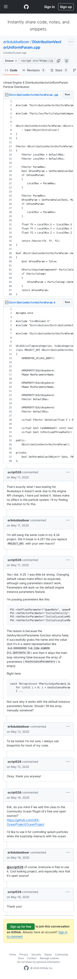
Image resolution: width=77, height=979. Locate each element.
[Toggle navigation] (5, 6)
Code (13, 70)
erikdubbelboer (16, 42)
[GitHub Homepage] (26, 968)
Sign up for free (20, 926)
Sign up (66, 7)
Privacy (23, 954)
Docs (21, 958)
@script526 (15, 867)
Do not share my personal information (38, 961)
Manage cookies (49, 958)
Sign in (49, 7)
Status (48, 954)
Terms (12, 954)
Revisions (35, 70)
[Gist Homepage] (26, 6)
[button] (58, 61)
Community (61, 954)
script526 (14, 472)
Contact (32, 958)
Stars (61, 70)
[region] (38, 198)
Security (36, 954)
